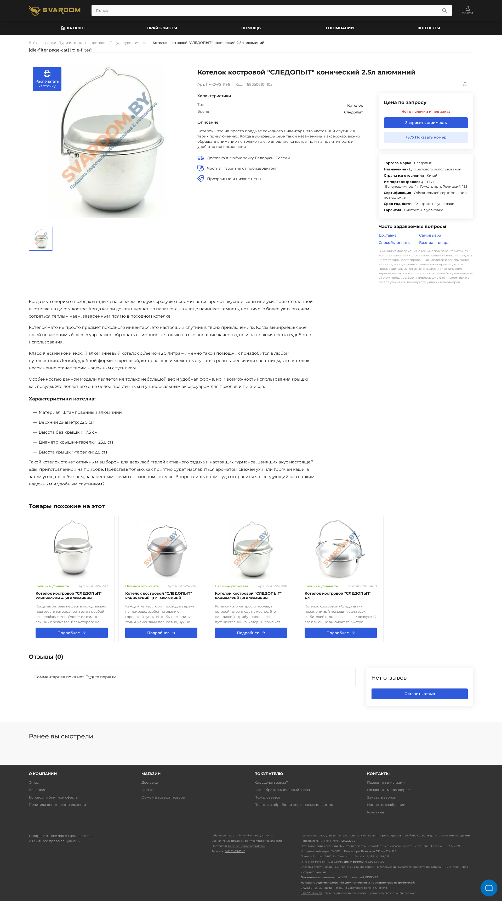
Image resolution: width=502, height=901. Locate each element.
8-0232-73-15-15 (235, 851)
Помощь (251, 28)
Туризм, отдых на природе (82, 43)
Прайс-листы (162, 28)
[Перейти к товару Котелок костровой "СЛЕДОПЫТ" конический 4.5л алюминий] (72, 550)
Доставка (387, 235)
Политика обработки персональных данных (293, 804)
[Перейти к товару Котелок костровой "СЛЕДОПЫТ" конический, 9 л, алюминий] (161, 550)
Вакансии (38, 790)
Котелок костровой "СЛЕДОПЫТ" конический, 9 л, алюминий (158, 595)
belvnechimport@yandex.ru (254, 835)
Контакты (429, 28)
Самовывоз (430, 235)
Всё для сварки (42, 43)
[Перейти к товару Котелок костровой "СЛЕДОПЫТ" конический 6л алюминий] (251, 550)
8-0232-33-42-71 (311, 893)
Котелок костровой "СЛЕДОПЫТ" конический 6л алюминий (248, 595)
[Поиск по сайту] (444, 10)
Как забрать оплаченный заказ (282, 790)
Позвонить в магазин (386, 782)
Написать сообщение (386, 804)
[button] (47, 79)
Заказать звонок (381, 797)
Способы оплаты (394, 242)
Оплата (148, 790)
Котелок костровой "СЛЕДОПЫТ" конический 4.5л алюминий (69, 595)
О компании (340, 28)
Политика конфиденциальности (57, 804)
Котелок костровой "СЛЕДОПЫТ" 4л (338, 595)
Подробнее (72, 632)
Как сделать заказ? (271, 782)
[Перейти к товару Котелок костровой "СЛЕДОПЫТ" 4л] (341, 550)
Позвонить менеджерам (388, 790)
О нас (34, 782)
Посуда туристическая (130, 43)
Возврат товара (434, 242)
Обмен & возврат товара (163, 797)
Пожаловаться (267, 797)
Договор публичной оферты (53, 797)
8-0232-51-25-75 (311, 887)
